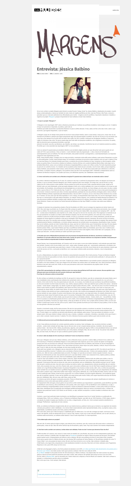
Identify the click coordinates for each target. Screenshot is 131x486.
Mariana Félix (50, 456)
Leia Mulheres (47, 10)
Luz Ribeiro (41, 452)
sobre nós (116, 10)
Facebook (73, 435)
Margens (51, 116)
